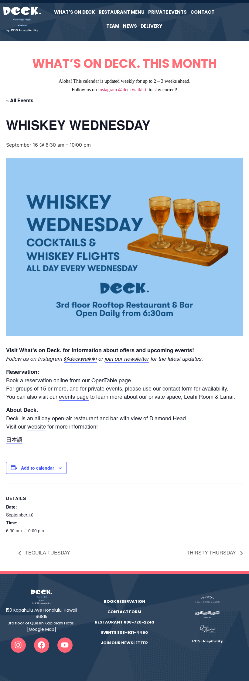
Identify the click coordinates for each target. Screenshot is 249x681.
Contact (202, 12)
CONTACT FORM (124, 612)
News (130, 26)
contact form (177, 388)
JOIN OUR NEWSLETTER (124, 643)
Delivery (151, 26)
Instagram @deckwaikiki (122, 89)
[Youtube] (65, 645)
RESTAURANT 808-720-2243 (124, 622)
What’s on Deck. (40, 350)
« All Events (19, 100)
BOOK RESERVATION (124, 601)
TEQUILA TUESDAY (47, 552)
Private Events (167, 12)
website (36, 426)
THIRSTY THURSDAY (212, 552)
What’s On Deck (74, 12)
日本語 (14, 439)
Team (112, 26)
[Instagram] (18, 645)
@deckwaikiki (80, 358)
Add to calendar (37, 468)
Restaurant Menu (122, 12)
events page (74, 396)
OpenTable (104, 380)
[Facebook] (41, 645)
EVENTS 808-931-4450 (124, 632)
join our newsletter (127, 358)
